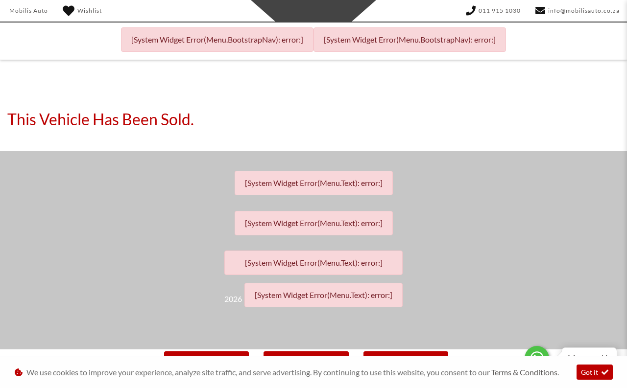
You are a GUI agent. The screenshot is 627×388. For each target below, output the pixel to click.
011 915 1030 (500, 10)
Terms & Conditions (524, 372)
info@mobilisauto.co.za (584, 10)
